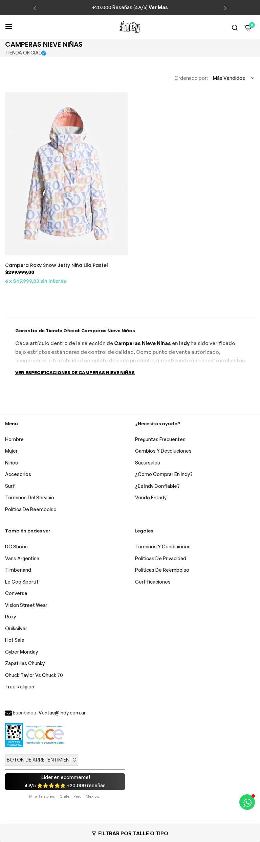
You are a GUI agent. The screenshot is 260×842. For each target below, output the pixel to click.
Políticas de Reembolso (162, 570)
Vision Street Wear (26, 605)
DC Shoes (16, 546)
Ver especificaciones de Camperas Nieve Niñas (75, 372)
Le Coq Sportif (22, 582)
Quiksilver (16, 628)
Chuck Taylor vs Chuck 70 (34, 675)
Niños (11, 462)
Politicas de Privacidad (160, 558)
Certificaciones (153, 582)
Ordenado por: (191, 78)
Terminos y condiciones (163, 546)
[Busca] (235, 27)
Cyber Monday (21, 652)
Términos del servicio (29, 497)
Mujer (11, 451)
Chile (64, 796)
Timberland (18, 570)
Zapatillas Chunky (25, 663)
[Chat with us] (247, 802)
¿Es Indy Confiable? (157, 486)
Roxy (10, 616)
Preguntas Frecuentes (160, 439)
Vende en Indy (151, 497)
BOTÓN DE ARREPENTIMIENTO (42, 760)
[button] (34, 7)
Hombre (14, 439)
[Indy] (130, 27)
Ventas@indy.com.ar (62, 712)
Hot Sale (14, 640)
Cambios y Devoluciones (163, 451)
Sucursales (147, 462)
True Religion (19, 686)
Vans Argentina (22, 558)
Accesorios (18, 474)
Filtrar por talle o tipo (133, 833)
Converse (16, 593)
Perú (77, 796)
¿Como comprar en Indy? (164, 474)
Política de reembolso (31, 509)
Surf (10, 486)
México (92, 796)
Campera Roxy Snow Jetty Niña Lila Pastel (56, 265)
